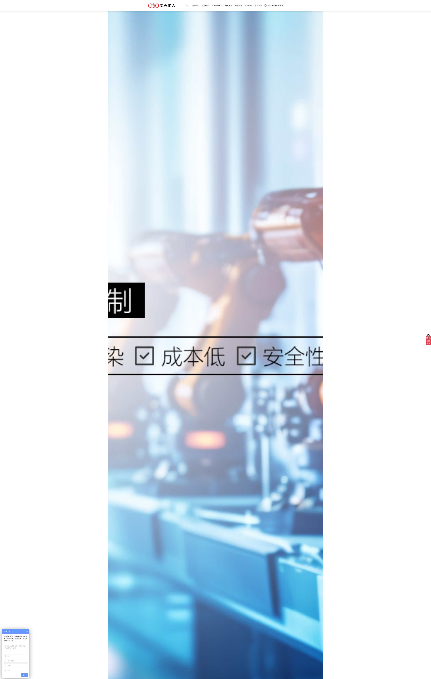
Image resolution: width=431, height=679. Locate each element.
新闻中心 (248, 6)
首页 (187, 6)
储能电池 (205, 6)
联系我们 (258, 6)
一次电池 (228, 6)
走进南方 (238, 6)
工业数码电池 (217, 6)
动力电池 (195, 6)
